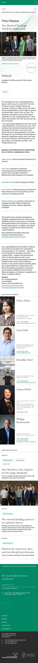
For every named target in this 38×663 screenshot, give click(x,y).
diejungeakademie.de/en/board (14, 237)
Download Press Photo (10, 64)
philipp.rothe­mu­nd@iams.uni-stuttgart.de (26, 441)
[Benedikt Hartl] (7, 370)
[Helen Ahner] (7, 311)
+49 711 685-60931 (22, 439)
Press (4, 9)
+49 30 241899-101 (11, 643)
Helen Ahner (6, 159)
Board (5, 92)
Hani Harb (5, 169)
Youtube (17, 566)
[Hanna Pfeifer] (7, 400)
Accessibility (6, 629)
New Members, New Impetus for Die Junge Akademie (17, 471)
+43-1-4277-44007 (22, 322)
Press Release (8, 460)
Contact (5, 616)
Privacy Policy (21, 593)
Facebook (32, 566)
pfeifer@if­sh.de (22, 412)
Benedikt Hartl (7, 182)
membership (20, 460)
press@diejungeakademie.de (12, 286)
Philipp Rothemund (9, 201)
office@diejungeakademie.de (15, 640)
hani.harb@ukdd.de (23, 353)
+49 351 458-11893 (22, 351)
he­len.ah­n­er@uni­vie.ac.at (25, 323)
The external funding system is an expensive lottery (18, 521)
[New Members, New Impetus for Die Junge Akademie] (19, 493)
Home (3, 2)
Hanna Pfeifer (7, 190)
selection (6, 464)
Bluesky (11, 566)
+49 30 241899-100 (11, 642)
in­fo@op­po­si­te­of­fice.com (26, 383)
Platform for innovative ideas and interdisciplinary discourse (18, 550)
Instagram (25, 566)
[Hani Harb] (7, 341)
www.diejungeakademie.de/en (13, 288)
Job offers (6, 625)
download (31, 68)
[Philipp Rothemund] (7, 429)
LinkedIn (5, 566)
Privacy (4, 622)
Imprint (4, 619)
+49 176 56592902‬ (22, 381)
